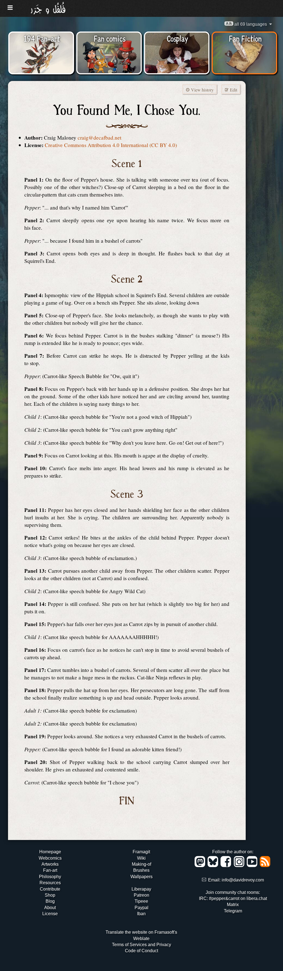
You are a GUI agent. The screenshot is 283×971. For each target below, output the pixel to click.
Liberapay (141, 889)
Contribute (50, 889)
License (50, 913)
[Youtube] (253, 865)
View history (202, 90)
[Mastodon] (200, 865)
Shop (50, 895)
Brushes (141, 870)
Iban (141, 913)
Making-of (141, 864)
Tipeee (141, 901)
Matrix (233, 904)
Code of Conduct (141, 950)
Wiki (141, 858)
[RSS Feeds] (265, 865)
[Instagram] (240, 865)
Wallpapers (141, 876)
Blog (50, 901)
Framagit (141, 851)
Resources (50, 882)
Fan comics (109, 38)
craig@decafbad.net (99, 137)
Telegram (233, 911)
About (50, 907)
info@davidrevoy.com (243, 880)
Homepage (50, 851)
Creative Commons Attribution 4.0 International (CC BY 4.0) (111, 145)
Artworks (50, 864)
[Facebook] (226, 865)
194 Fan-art (42, 38)
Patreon (141, 895)
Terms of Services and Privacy (141, 944)
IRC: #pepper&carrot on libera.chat (233, 898)
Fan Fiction (245, 38)
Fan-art (50, 870)
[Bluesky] (213, 865)
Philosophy (50, 876)
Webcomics (50, 858)
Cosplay (177, 38)
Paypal (141, 907)
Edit (233, 90)
